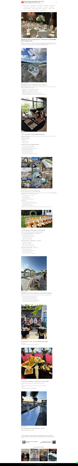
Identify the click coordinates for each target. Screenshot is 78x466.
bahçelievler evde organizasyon (49, 435)
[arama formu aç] (56, 2)
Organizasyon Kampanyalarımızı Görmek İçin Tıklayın (27, 430)
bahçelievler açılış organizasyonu (25, 435)
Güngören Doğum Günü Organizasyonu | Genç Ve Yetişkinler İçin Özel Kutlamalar (43, 459)
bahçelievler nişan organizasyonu (42, 436)
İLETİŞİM (53, 8)
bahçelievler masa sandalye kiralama (34, 436)
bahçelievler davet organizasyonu (33, 435)
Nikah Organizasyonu (46, 5)
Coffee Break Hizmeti (52, 5)
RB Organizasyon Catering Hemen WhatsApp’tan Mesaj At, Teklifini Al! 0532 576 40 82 (34, 2)
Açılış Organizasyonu (40, 5)
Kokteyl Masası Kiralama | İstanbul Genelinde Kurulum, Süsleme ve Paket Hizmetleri (34, 460)
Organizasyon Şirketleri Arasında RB (36, 8)
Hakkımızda (50, 8)
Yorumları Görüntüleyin (34, 388)
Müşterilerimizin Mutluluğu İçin (27, 8)
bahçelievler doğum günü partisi (41, 435)
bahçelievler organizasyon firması (50, 436)
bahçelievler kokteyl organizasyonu (25, 436)
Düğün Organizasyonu (33, 5)
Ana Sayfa (24, 5)
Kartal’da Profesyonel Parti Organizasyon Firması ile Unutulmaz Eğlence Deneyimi (52, 460)
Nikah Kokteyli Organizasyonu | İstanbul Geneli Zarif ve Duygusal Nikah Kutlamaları (25, 459)
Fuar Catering (28, 5)
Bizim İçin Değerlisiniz (44, 8)
